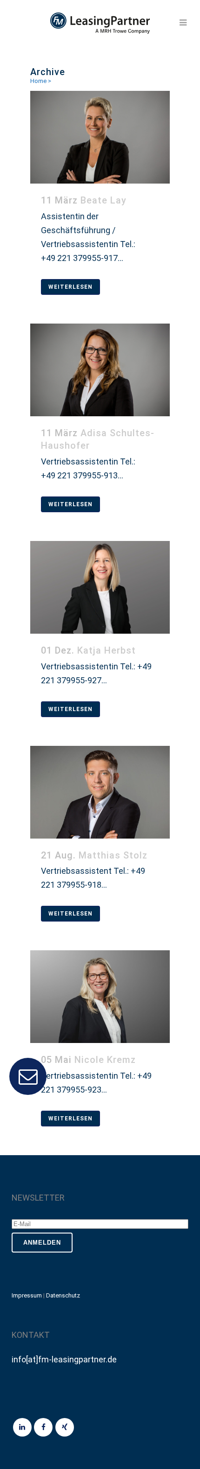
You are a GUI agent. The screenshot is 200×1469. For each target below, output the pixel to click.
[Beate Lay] (100, 137)
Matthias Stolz (113, 855)
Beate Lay (103, 200)
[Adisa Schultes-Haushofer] (100, 370)
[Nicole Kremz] (100, 996)
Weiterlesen (70, 287)
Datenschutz (63, 1295)
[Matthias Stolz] (100, 792)
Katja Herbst (106, 650)
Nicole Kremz (105, 1059)
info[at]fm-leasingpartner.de (64, 1359)
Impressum (27, 1295)
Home (38, 80)
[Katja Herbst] (100, 587)
